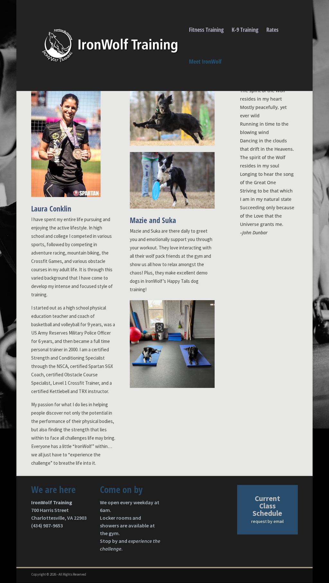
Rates (272, 30)
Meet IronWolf (205, 62)
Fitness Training (206, 30)
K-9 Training (245, 30)
